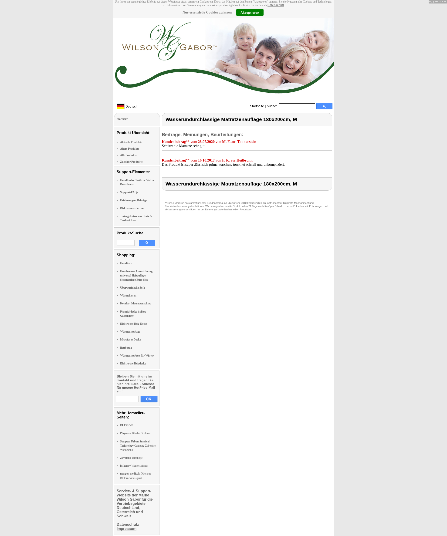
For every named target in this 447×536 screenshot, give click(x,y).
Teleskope (131, 457)
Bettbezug (126, 347)
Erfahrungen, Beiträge (133, 200)
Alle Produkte (128, 155)
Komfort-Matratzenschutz (135, 303)
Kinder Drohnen (135, 433)
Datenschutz (276, 5)
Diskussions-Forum (132, 208)
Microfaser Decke (130, 339)
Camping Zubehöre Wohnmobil (138, 446)
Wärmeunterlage (130, 331)
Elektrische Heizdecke (133, 363)
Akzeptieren (249, 12)
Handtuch (126, 263)
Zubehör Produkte (131, 161)
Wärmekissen (128, 295)
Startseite (257, 106)
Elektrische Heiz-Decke (133, 323)
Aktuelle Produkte (131, 142)
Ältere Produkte (129, 148)
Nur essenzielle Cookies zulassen (207, 12)
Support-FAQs (129, 192)
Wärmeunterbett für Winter (137, 355)
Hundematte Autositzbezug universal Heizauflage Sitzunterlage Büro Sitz (136, 275)
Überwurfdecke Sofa (132, 287)
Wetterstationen (134, 465)
